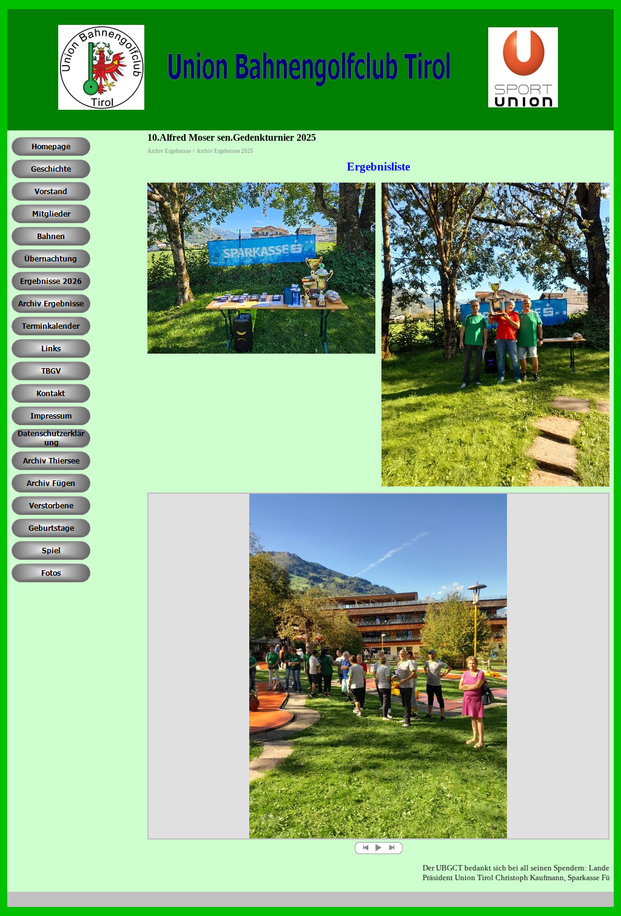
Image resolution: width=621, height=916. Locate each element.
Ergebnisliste (378, 166)
